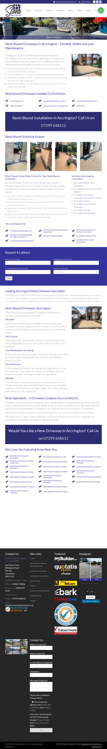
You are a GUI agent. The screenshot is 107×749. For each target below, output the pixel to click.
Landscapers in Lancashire (39, 576)
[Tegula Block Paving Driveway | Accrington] (9, 643)
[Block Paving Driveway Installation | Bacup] (16, 650)
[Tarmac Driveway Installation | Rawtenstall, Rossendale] (24, 643)
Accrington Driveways (84, 195)
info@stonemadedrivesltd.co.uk (66, 2)
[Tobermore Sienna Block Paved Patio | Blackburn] (16, 643)
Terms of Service (41, 723)
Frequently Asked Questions (40, 591)
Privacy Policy (43, 720)
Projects (33, 586)
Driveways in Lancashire (38, 571)
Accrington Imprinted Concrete (88, 198)
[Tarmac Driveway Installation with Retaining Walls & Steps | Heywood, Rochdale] (9, 650)
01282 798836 (18, 584)
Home (32, 558)
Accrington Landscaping (84, 213)
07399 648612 (86, 2)
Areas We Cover (36, 596)
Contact (33, 601)
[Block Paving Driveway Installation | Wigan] (24, 650)
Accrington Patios (82, 201)
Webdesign (30, 744)
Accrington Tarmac (82, 210)
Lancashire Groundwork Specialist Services (38, 564)
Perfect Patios (35, 581)
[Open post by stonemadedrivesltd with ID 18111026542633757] (90, 569)
